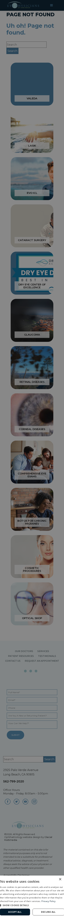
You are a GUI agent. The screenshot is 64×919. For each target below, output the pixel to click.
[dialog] (32, 897)
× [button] (60, 879)
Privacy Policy (48, 901)
